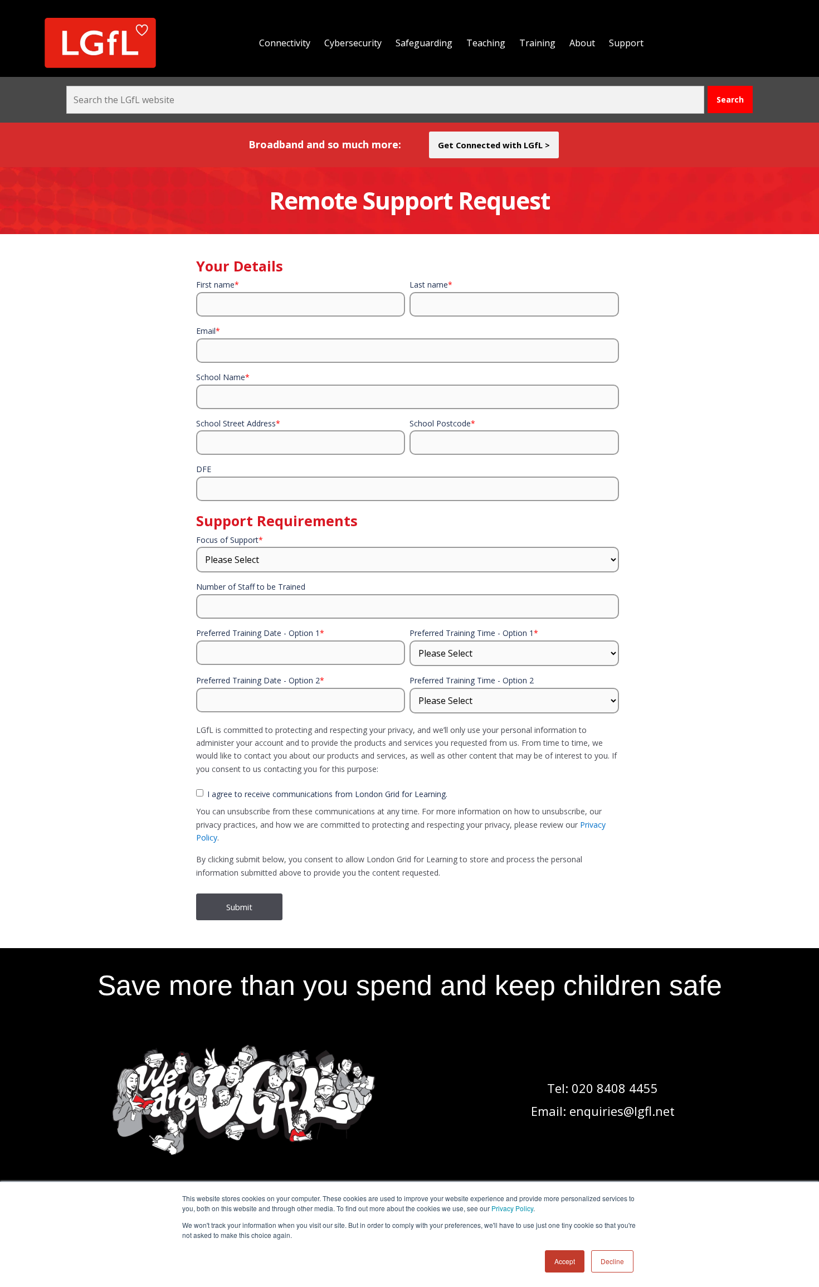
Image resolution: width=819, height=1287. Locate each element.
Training (537, 43)
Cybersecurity (353, 43)
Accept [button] (564, 1261)
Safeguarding (424, 43)
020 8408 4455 (615, 1088)
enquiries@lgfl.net (622, 1111)
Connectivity (284, 43)
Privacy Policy (512, 1208)
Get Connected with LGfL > (494, 144)
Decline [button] (612, 1261)
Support (626, 43)
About (582, 43)
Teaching (485, 43)
